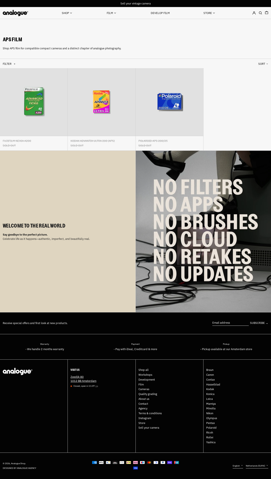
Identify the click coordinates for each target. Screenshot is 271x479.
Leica (209, 399)
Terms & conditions (150, 413)
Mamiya (211, 404)
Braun (209, 370)
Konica (210, 394)
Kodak (210, 389)
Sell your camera (148, 427)
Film (141, 384)
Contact (143, 404)
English (236, 465)
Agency (142, 408)
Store (141, 423)
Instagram (144, 418)
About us (143, 399)
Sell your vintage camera (135, 3)
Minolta (211, 408)
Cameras (143, 389)
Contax (210, 379)
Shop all (143, 370)
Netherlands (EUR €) (255, 465)
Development (146, 379)
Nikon (209, 413)
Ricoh (209, 432)
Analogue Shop (18, 463)
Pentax (210, 423)
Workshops (145, 375)
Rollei (209, 437)
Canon (210, 375)
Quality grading (147, 394)
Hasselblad (213, 384)
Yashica (211, 442)
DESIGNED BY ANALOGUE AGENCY (19, 468)
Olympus (211, 418)
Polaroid (211, 427)
